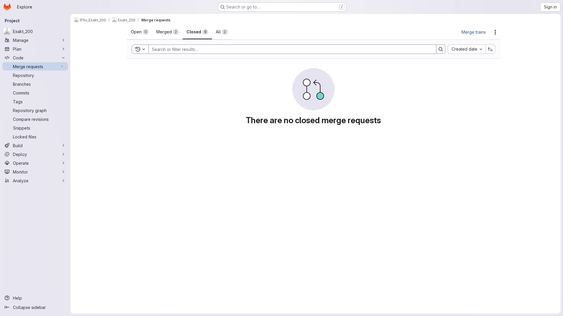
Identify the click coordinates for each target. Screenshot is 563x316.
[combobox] (467, 49)
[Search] (440, 49)
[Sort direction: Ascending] (490, 49)
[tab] (139, 32)
